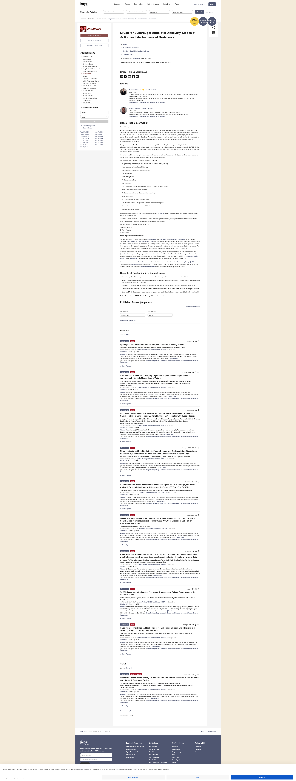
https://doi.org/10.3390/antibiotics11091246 (153, 528)
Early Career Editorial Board (91, 69)
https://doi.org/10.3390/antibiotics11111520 (154, 492)
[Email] (122, 77)
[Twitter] (126, 77)
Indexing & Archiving (89, 83)
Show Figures (125, 366)
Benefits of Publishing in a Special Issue (136, 51)
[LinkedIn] (129, 77)
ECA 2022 (161, 213)
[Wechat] (137, 77)
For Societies (153, 760)
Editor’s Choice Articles (90, 86)
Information (138, 4)
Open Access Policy (133, 752)
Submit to (94, 35)
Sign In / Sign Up (199, 4)
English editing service (148, 267)
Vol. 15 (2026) (84, 132)
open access (135, 264)
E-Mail (148, 90)
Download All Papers (193, 306)
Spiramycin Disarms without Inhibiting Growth (152, 345)
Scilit (173, 754)
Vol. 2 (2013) (99, 142)
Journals (117, 4)
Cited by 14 (124, 531)
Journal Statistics (88, 91)
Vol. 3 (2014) (99, 140)
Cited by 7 (123, 389)
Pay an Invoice (131, 749)
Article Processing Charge (91, 81)
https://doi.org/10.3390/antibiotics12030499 (152, 350)
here (164, 296)
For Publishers (154, 757)
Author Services (153, 4)
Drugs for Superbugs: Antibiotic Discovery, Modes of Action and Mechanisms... (132, 19)
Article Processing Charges (135, 746)
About (177, 4)
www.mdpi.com (152, 239)
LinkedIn (198, 746)
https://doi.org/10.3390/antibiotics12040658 (152, 689)
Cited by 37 (124, 604)
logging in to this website (177, 239)
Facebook (198, 749)
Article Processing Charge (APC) (183, 262)
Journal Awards (87, 95)
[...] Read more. (174, 358)
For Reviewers (154, 749)
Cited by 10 (124, 427)
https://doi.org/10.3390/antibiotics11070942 (152, 564)
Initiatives (166, 4)
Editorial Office (87, 103)
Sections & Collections (90, 78)
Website (153, 90)
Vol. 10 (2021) (84, 142)
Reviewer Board (88, 64)
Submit (212, 4)
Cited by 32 (124, 692)
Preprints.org (176, 752)
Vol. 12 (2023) (84, 138)
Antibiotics (91, 19)
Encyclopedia (176, 760)
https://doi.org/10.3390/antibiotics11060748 (152, 638)
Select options (86, 755)
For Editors (152, 752)
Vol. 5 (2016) (99, 136)
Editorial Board (87, 61)
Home (88, 57)
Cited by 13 (124, 352)
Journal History (87, 93)
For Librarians (153, 754)
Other (128, 335)
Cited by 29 (124, 494)
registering (162, 239)
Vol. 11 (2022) (84, 140)
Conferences (87, 100)
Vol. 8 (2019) (84, 146)
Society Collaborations (90, 98)
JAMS (174, 762)
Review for (94, 40)
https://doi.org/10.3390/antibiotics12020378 (152, 387)
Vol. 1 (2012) (99, 144)
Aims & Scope (87, 59)
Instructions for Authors (90, 71)
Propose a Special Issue (94, 45)
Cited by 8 (123, 461)
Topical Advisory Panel (90, 66)
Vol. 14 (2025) (84, 134)
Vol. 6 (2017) (99, 134)
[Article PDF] (198, 341)
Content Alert (211, 731)
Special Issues (101, 19)
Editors (125, 44)
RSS (202, 731)
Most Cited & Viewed (89, 88)
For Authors (153, 746)
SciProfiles (175, 757)
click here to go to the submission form (140, 241)
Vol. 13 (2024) (84, 136)
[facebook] (133, 77)
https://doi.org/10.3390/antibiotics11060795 (152, 602)
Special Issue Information (131, 48)
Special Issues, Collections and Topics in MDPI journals (147, 102)
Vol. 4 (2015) (99, 138)
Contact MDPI (130, 754)
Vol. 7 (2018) (99, 132)
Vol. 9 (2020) (84, 144)
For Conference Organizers (158, 762)
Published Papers (128, 54)
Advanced (210, 12)
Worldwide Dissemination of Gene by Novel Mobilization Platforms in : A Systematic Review (159, 679)
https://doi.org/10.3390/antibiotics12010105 (152, 459)
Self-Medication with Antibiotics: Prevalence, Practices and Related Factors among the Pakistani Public (158, 593)
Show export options (128, 320)
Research (129, 668)
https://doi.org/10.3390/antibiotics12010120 (152, 425)
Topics (127, 4)
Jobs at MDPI (130, 757)
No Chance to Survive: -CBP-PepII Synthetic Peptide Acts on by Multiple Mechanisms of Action (155, 377)
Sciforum (175, 746)
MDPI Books (176, 749)
